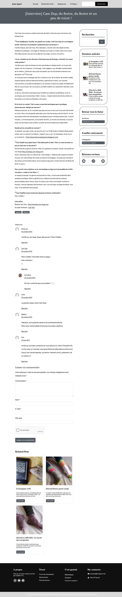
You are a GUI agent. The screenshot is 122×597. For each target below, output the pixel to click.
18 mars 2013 (25, 340)
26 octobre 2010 (26, 317)
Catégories (86, 140)
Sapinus (23, 314)
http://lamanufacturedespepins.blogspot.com (42, 137)
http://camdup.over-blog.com (32, 152)
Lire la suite (20, 501)
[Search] (102, 42)
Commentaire (21, 381)
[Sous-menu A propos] (77, 3)
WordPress (77, 594)
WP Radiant (54, 594)
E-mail (18, 409)
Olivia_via (24, 229)
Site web (18, 418)
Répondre (24, 242)
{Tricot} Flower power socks (57, 489)
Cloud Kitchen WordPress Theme (36, 594)
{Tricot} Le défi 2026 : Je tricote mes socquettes (29, 539)
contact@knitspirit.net (98, 574)
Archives (85, 118)
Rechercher (102, 4)
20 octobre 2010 (26, 232)
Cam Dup (31, 207)
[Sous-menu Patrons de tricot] (54, 3)
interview (26, 212)
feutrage (18, 212)
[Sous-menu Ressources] (66, 3)
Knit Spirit (17, 4)
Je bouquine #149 (23, 489)
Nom (17, 400)
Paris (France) (95, 577)
